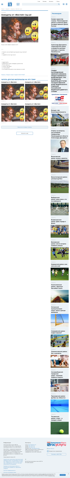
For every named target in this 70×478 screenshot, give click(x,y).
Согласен (62, 474)
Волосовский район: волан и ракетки (59, 157)
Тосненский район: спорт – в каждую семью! (56, 418)
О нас (39, 1)
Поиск (58, 1)
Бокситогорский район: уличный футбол (59, 178)
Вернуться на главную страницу (25, 127)
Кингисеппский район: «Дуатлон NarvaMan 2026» (57, 286)
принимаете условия (51, 475)
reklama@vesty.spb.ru (36, 448)
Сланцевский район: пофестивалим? (58, 332)
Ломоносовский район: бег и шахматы (59, 352)
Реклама (44, 1)
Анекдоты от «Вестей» (9, 82)
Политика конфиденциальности (9, 470)
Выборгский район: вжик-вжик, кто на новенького (59, 199)
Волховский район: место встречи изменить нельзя (58, 243)
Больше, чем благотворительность (58, 111)
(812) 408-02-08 (32, 447)
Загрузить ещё (24, 133)
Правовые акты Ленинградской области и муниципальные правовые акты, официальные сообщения (12, 467)
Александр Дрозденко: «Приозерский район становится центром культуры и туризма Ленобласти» (59, 48)
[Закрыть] (68, 474)
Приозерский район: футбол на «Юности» (58, 397)
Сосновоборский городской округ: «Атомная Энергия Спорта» (57, 374)
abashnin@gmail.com (32, 444)
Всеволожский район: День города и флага (58, 221)
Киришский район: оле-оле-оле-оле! (59, 265)
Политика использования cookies (10, 472)
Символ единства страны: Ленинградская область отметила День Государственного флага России (59, 22)
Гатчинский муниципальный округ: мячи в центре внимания (58, 309)
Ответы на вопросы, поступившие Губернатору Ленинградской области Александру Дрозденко (59, 134)
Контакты (51, 1)
